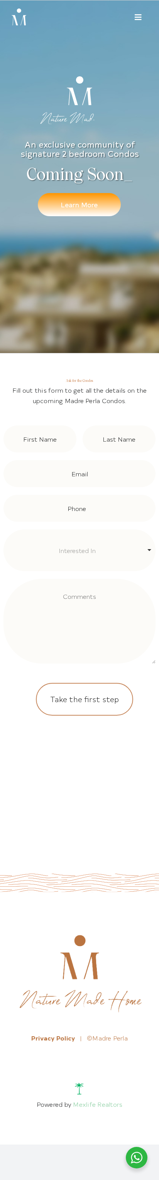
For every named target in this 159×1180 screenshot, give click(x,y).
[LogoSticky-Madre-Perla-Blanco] (19, 16)
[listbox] (79, 550)
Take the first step (84, 699)
